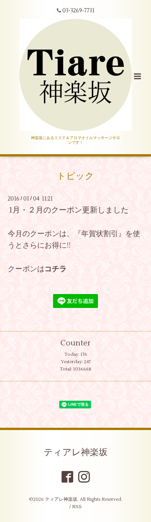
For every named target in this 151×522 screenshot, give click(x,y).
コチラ (56, 269)
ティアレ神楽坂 (76, 452)
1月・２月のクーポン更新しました (69, 210)
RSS (77, 507)
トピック (75, 176)
